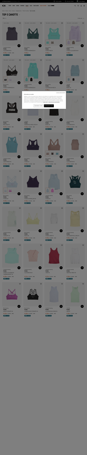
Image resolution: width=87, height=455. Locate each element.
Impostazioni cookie (38, 105)
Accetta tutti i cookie (49, 105)
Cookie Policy (45, 102)
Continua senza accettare (60, 92)
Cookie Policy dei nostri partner (54, 102)
